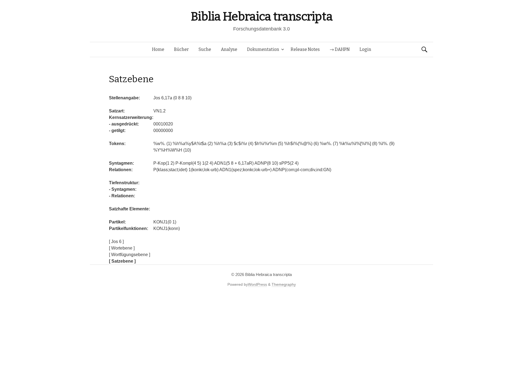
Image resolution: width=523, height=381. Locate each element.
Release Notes (305, 49)
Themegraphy (284, 284)
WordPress (257, 284)
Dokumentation (263, 49)
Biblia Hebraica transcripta (261, 16)
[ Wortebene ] (122, 248)
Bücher (181, 49)
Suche (205, 49)
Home (158, 49)
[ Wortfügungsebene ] (129, 254)
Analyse (229, 49)
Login (365, 49)
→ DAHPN (340, 49)
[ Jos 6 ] (116, 241)
